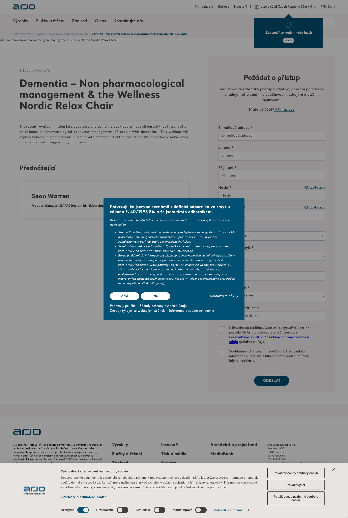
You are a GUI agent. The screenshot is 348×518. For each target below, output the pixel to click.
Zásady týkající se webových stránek (137, 311)
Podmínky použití (122, 306)
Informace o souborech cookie (83, 497)
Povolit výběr (296, 485)
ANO (124, 296)
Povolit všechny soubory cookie (296, 473)
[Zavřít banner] (333, 469)
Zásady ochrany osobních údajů (163, 306)
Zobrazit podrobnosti (229, 510)
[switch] (122, 510)
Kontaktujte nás (222, 296)
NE (156, 296)
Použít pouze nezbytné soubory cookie (296, 498)
